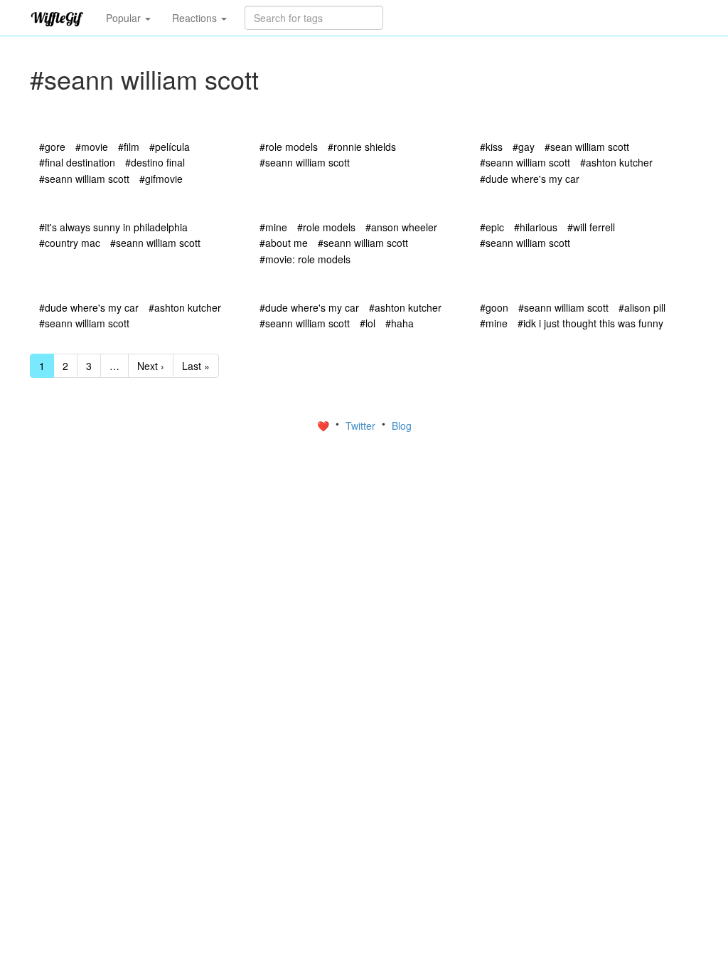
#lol (367, 323)
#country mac (69, 243)
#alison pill (642, 307)
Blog (402, 425)
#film (128, 146)
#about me (283, 243)
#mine (273, 227)
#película (169, 146)
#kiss (491, 146)
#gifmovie (161, 178)
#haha (399, 323)
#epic (492, 227)
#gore (52, 146)
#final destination (77, 162)
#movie (91, 146)
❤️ (324, 425)
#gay (524, 146)
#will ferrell (591, 227)
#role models (288, 146)
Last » (196, 366)
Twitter (362, 425)
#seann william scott (84, 178)
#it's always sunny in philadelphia (113, 227)
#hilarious (535, 227)
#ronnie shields (362, 146)
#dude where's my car (529, 178)
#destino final (155, 162)
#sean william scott (587, 146)
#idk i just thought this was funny (590, 323)
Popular (125, 18)
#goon (494, 307)
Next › (150, 366)
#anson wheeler (401, 227)
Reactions (196, 18)
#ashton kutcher (616, 162)
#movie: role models (304, 259)
